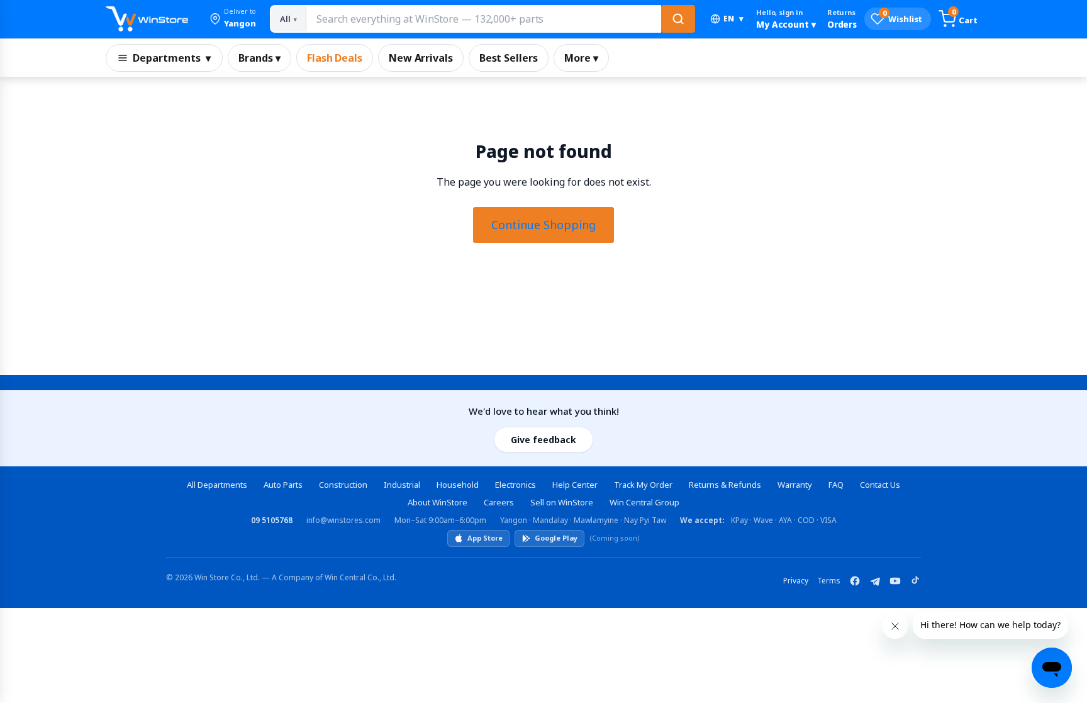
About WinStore (437, 502)
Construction (343, 484)
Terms (828, 580)
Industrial (402, 484)
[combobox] (483, 18)
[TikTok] (915, 581)
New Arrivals (421, 58)
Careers (499, 502)
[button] (233, 18)
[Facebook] (855, 581)
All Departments (217, 484)
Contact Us (880, 484)
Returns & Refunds (725, 484)
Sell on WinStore (561, 502)
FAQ (836, 484)
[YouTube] (895, 581)
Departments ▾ (172, 58)
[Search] (678, 19)
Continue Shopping (543, 224)
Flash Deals (334, 58)
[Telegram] (875, 581)
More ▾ (581, 58)
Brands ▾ (259, 58)
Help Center (575, 484)
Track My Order (643, 484)
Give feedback (543, 440)
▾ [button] (733, 18)
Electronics (515, 484)
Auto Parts (283, 484)
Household (458, 484)
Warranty (795, 484)
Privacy (795, 580)
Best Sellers (508, 58)
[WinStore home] (147, 18)
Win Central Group (644, 502)
